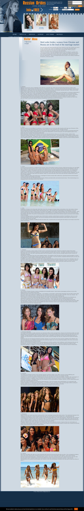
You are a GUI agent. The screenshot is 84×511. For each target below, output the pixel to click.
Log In (27, 43)
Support (41, 34)
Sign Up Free (28, 41)
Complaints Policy (15, 37)
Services (32, 34)
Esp (8, 31)
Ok (76, 509)
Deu (11, 31)
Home (15, 34)
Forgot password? (72, 5)
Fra (6, 31)
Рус (4, 31)
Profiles (60, 34)
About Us (22, 34)
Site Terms (50, 34)
